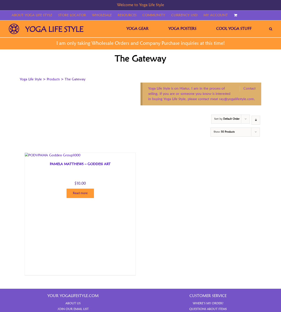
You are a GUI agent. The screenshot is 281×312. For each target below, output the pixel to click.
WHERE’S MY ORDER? (208, 303)
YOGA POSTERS (182, 29)
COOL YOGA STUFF (234, 29)
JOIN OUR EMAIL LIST (73, 309)
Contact (249, 88)
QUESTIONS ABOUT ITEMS (208, 309)
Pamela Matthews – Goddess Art (80, 164)
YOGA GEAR (137, 29)
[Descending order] (256, 120)
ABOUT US (73, 303)
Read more (80, 193)
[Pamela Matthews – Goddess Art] (52, 155)
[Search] (270, 28)
